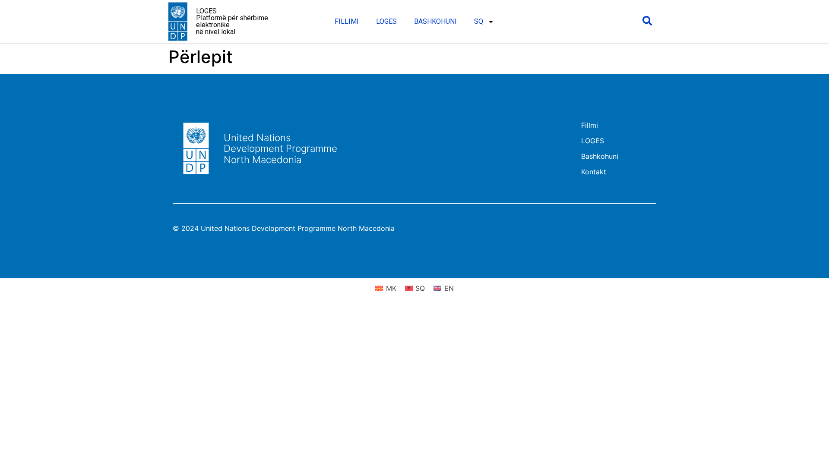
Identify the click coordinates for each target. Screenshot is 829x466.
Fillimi (347, 21)
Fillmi (589, 125)
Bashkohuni (435, 21)
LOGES (386, 21)
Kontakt (593, 171)
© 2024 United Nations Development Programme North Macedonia (284, 228)
